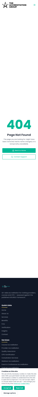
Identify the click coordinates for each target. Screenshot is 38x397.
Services (5, 317)
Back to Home (20, 150)
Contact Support (20, 157)
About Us (5, 313)
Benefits (5, 320)
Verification (6, 327)
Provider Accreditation (10, 348)
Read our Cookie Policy (22, 383)
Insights (4, 331)
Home (4, 310)
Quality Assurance (8, 351)
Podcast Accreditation (10, 368)
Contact (5, 334)
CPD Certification (8, 354)
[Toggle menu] (34, 5)
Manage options (10, 393)
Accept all (7, 388)
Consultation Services (10, 358)
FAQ (3, 324)
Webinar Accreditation (10, 361)
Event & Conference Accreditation (15, 364)
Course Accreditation (10, 345)
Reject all (19, 388)
